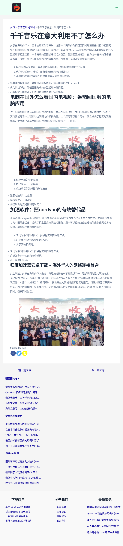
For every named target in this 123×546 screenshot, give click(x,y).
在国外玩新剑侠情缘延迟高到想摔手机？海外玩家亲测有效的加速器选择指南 (23, 483)
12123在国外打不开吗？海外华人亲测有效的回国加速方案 (23, 435)
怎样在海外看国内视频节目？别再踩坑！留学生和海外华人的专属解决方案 (23, 424)
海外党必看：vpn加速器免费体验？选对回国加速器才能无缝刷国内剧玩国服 (23, 408)
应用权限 (61, 516)
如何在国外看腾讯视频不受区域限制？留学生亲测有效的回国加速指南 (23, 446)
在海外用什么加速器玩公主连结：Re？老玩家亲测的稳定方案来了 (23, 467)
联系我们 (61, 521)
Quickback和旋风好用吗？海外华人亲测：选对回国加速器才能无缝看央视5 (23, 392)
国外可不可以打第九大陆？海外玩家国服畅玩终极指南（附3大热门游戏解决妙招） (23, 461)
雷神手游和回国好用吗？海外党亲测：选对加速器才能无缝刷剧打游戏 (23, 387)
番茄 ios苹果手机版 (18, 516)
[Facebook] (13, 353)
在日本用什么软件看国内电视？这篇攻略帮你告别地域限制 (23, 429)
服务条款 (61, 507)
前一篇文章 (23, 370)
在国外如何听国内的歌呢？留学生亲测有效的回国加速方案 (23, 440)
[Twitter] (19, 353)
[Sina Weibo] (24, 353)
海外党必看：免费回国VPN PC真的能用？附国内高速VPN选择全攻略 (23, 403)
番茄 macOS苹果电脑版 (18, 512)
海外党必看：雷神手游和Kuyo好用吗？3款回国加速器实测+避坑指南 (23, 398)
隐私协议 (61, 512)
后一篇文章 (100, 370)
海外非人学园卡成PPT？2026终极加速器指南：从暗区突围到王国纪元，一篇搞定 (23, 478)
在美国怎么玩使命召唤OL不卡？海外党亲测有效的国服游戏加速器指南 (23, 472)
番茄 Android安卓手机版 (18, 521)
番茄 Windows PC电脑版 (18, 507)
